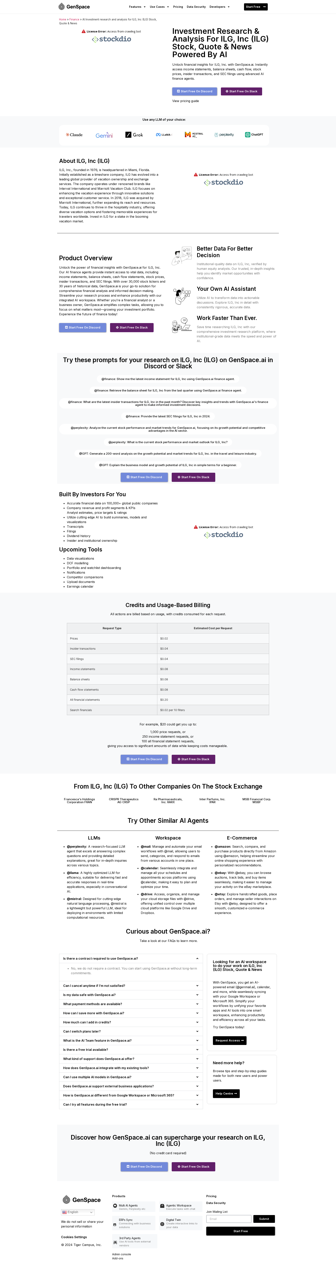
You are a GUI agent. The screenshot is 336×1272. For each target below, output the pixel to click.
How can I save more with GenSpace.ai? (93, 1013)
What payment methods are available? (92, 1004)
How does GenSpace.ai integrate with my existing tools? (106, 1068)
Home (62, 19)
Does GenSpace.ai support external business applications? (108, 1086)
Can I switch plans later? (82, 1031)
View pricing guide (185, 101)
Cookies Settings (74, 1237)
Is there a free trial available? (85, 1050)
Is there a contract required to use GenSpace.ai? (100, 958)
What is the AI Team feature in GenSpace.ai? (97, 1040)
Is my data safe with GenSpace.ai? (89, 995)
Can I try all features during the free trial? (95, 1104)
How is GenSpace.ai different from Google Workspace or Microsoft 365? (118, 1095)
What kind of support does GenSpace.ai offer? (98, 1059)
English (72, 1212)
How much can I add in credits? (87, 1022)
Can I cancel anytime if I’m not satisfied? (94, 986)
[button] (79, 800)
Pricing (178, 6)
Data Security (196, 6)
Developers (217, 6)
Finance (74, 19)
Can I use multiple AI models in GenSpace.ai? (97, 1077)
